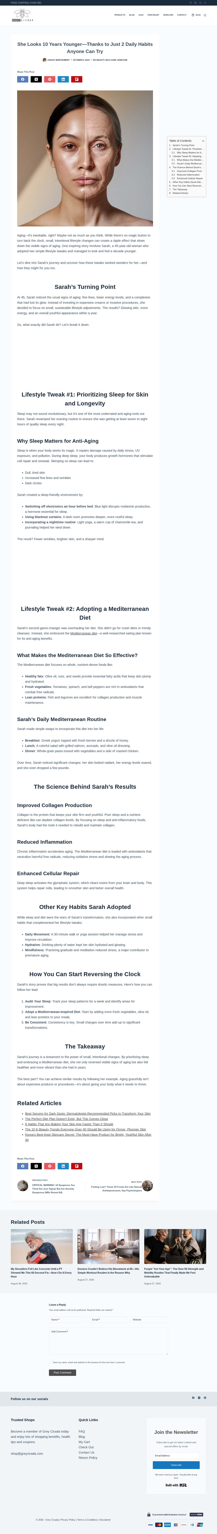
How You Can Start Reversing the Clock (188, 185)
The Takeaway (180, 189)
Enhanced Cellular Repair (190, 178)
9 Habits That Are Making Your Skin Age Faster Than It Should (69, 1124)
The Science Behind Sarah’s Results (188, 167)
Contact (181, 15)
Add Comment (59, 1331)
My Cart (84, 1442)
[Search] (205, 15)
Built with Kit (176, 1485)
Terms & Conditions (87, 1519)
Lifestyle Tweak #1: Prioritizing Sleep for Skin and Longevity (188, 149)
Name (55, 1319)
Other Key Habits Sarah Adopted (188, 182)
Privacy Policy (68, 1519)
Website (137, 1319)
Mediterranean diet (83, 633)
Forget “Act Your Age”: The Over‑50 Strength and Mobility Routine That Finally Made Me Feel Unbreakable (174, 1273)
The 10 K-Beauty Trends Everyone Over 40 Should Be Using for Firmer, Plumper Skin (85, 1129)
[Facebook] (191, 3)
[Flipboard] (76, 79)
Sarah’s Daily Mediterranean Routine (190, 163)
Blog (132, 15)
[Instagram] (195, 3)
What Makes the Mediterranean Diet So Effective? (190, 160)
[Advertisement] (85, 356)
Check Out (86, 1447)
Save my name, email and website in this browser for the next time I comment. (89, 1362)
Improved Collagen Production (190, 171)
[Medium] (205, 3)
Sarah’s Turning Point (183, 145)
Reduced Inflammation (188, 174)
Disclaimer (105, 1519)
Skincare (168, 15)
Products (119, 15)
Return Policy (88, 1457)
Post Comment (62, 1372)
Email (96, 1319)
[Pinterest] (200, 3)
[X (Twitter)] (36, 79)
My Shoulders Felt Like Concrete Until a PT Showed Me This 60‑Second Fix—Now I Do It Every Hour (41, 1273)
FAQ (82, 1431)
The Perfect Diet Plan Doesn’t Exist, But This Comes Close (66, 1119)
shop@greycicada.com (27, 1453)
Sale (141, 15)
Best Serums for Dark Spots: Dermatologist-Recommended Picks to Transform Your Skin (88, 1113)
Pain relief (153, 15)
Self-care (110, 60)
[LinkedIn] (63, 79)
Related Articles (180, 193)
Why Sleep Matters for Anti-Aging (190, 152)
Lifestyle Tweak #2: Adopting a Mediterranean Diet (188, 156)
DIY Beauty (98, 60)
